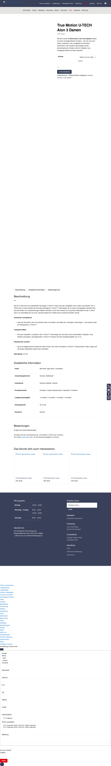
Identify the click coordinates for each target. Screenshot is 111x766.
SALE (70, 10)
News (2, 630)
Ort (3, 692)
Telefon (4, 700)
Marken (56, 10)
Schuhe (34, 10)
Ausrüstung (49, 10)
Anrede (4, 653)
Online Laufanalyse (6, 592)
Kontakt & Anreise (6, 644)
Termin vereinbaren (6, 585)
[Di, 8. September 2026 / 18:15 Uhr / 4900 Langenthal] (55, 725)
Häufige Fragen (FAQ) (74, 537)
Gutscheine (64, 10)
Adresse (5, 677)
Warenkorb (77, 10)
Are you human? (5, 750)
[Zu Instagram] (109, 398)
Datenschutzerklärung (74, 551)
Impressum (70, 555)
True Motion (67, 78)
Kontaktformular (72, 540)
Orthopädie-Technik (7, 597)
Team (2, 642)
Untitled (2, 752)
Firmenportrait (5, 635)
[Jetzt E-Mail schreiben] (109, 390)
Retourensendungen (74, 529)
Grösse (60, 56)
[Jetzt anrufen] (109, 386)
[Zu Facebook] (109, 394)
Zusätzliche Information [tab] (37, 290)
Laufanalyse (4, 590)
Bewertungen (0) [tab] (54, 290)
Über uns (3, 632)
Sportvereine (4, 639)
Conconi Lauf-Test (6, 595)
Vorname (5, 663)
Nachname (5, 670)
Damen (90, 75)
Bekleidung (41, 10)
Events (2, 628)
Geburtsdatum (7, 714)
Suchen (70, 509)
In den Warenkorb (64, 72)
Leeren (80, 61)
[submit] (1, 649)
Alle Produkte (26, 10)
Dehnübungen (5, 625)
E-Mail (4, 707)
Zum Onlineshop (72, 527)
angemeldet (25, 437)
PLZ (3, 685)
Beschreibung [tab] (20, 290)
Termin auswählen (8, 722)
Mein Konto (85, 10)
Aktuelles (3, 623)
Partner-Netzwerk (6, 637)
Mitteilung (5, 734)
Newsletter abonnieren (74, 518)
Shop (2, 599)
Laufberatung (4, 588)
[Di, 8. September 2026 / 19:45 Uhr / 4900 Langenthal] (55, 727)
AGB (68, 548)
